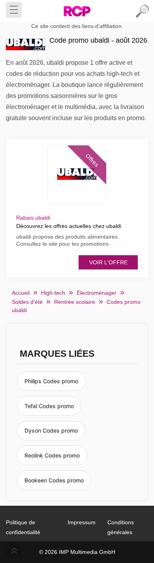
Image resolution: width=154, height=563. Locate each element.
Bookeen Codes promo (54, 480)
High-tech (53, 293)
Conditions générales (120, 527)
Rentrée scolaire (74, 302)
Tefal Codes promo (49, 406)
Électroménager (96, 293)
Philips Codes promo (51, 381)
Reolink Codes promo (52, 455)
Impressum (82, 522)
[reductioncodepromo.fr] (77, 11)
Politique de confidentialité (23, 527)
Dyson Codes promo (51, 430)
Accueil (21, 293)
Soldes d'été (27, 302)
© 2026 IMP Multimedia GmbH (77, 552)
